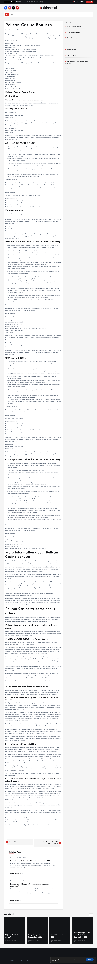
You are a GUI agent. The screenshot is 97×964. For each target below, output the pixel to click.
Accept (89, 959)
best (6, 29)
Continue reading (16, 873)
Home (11, 14)
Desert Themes (33, 960)
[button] (90, 914)
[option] (14, 930)
